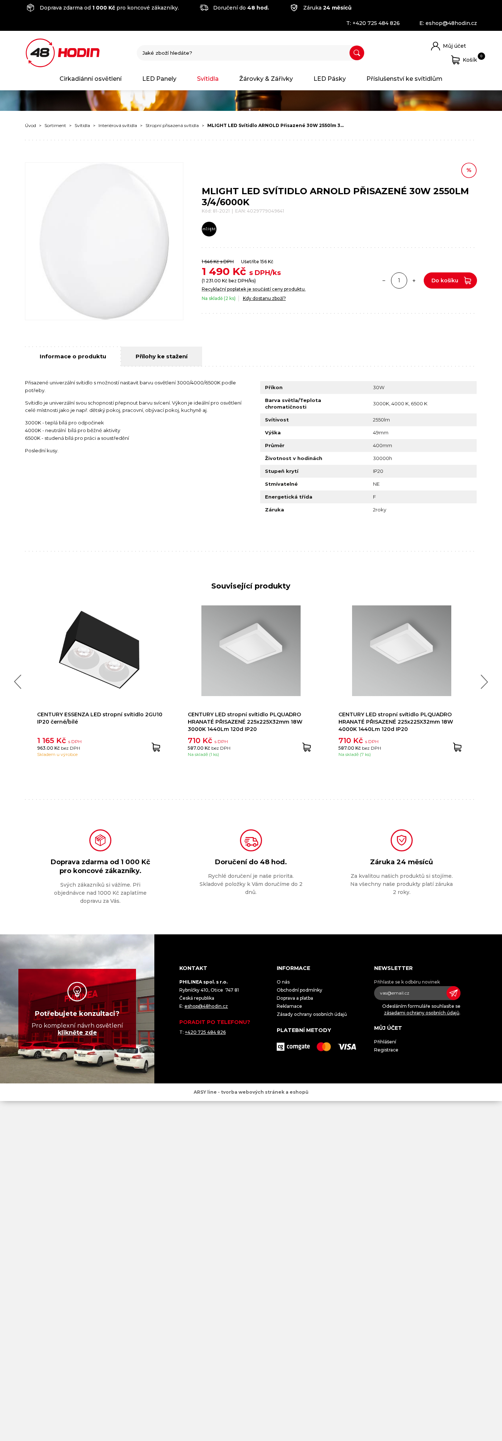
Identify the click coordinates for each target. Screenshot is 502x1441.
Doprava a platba (295, 998)
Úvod (30, 125)
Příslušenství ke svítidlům (404, 78)
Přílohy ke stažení (161, 356)
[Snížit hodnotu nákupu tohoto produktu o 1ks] (384, 280)
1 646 (207, 261)
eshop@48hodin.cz (451, 23)
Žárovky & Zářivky (266, 78)
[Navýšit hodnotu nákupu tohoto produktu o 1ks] (414, 280)
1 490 (216, 271)
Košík (470, 58)
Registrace (386, 1050)
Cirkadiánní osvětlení (91, 78)
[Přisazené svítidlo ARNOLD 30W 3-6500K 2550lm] (104, 241)
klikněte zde (77, 1032)
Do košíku (444, 280)
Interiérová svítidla (117, 125)
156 (263, 261)
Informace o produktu (73, 356)
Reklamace (289, 1006)
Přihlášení (385, 1041)
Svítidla (208, 78)
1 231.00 (212, 280)
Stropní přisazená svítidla (172, 125)
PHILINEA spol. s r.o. (62, 53)
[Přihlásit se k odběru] (453, 993)
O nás (283, 982)
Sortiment (55, 125)
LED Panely (159, 78)
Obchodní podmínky (299, 990)
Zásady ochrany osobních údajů (312, 1014)
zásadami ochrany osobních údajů (421, 1012)
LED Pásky (329, 78)
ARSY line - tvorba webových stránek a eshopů (251, 1092)
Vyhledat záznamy (356, 53)
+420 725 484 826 (376, 23)
